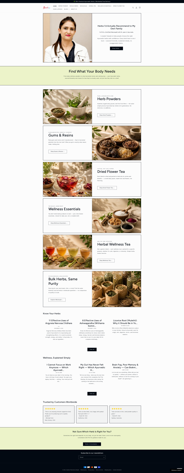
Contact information (117, 469)
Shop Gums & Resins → (58, 151)
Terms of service (99, 469)
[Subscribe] (104, 457)
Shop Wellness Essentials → (59, 223)
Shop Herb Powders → (106, 115)
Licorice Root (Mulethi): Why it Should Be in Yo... (125, 322)
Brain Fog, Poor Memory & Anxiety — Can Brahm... (125, 366)
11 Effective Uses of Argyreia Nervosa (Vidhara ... (58, 323)
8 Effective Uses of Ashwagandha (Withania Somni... (92, 323)
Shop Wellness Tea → (106, 260)
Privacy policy (91, 469)
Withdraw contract (176, 470)
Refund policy (84, 469)
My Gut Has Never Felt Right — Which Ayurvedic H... (92, 367)
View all (92, 349)
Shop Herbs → (116, 48)
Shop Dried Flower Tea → (107, 187)
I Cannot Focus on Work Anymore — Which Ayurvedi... (59, 367)
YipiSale (68, 469)
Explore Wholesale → (57, 299)
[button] (66, 9)
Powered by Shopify (74, 469)
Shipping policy (108, 469)
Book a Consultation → (92, 444)
